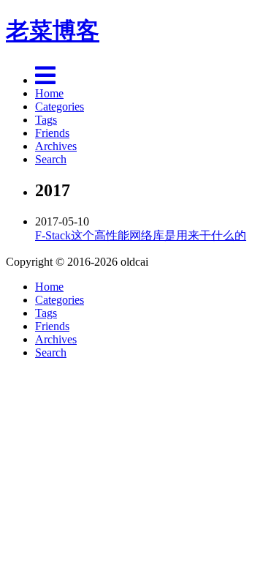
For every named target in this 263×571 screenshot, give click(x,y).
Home (49, 93)
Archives (56, 146)
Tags (46, 119)
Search (50, 159)
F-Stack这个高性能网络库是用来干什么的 (140, 235)
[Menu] (45, 80)
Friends (52, 133)
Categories (59, 106)
